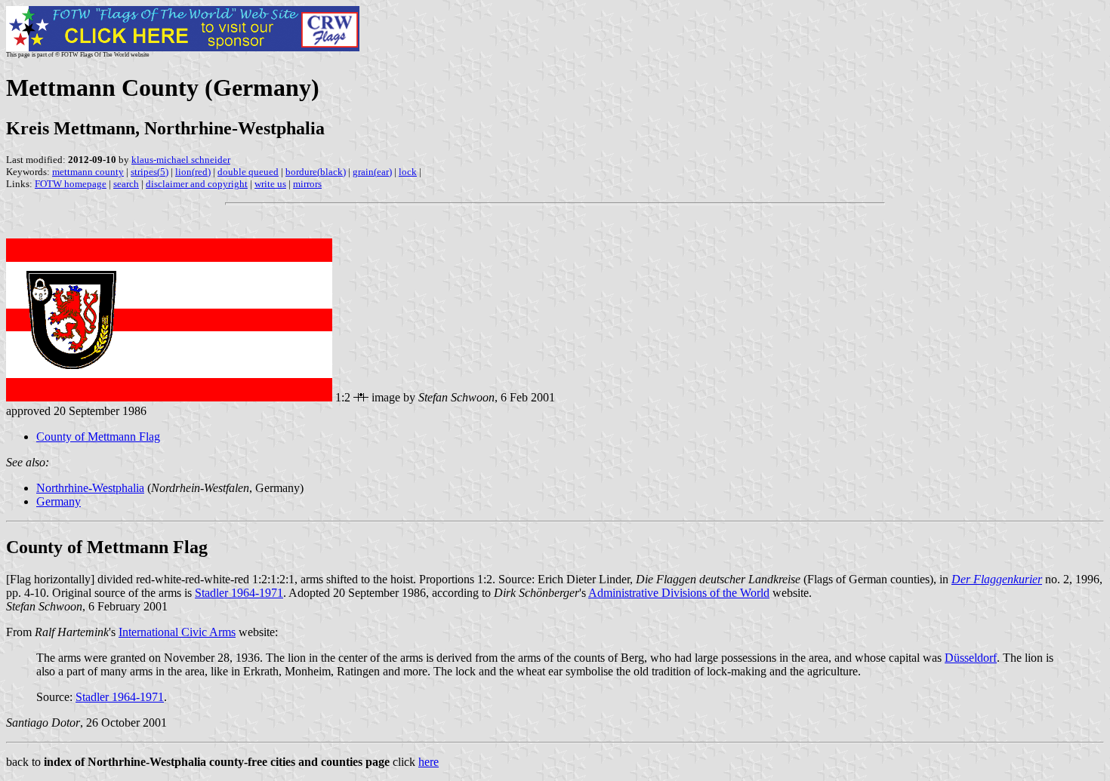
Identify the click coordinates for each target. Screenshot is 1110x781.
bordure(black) (315, 171)
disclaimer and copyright (197, 183)
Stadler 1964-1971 (239, 592)
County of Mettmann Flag (98, 436)
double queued (248, 171)
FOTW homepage (70, 183)
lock (408, 171)
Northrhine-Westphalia (90, 487)
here (428, 761)
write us (270, 183)
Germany (58, 501)
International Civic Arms (177, 632)
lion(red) (193, 171)
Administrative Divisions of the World (678, 592)
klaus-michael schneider (180, 159)
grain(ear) (372, 171)
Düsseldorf (971, 657)
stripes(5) (149, 171)
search (126, 183)
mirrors (307, 183)
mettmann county (88, 171)
